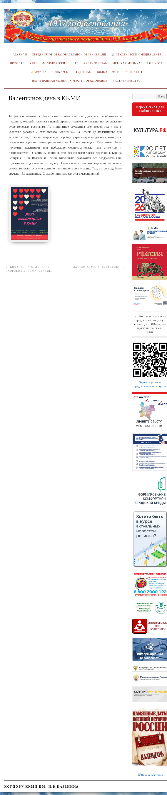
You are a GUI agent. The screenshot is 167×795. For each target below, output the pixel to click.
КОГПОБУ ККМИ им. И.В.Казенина (41, 786)
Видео (102, 72)
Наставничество (127, 80)
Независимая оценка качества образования (70, 80)
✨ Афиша (39, 72)
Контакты (134, 72)
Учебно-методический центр (54, 63)
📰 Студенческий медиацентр (136, 54)
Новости (17, 63)
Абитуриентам (95, 63)
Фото (116, 72)
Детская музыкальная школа (138, 63)
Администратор (22, 104)
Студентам (83, 72)
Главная (19, 54)
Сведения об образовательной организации (69, 54)
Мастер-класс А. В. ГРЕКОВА (98, 266)
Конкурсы (60, 72)
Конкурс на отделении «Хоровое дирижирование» (29, 268)
